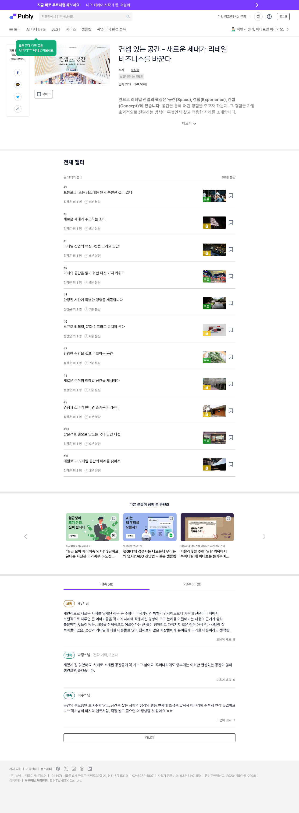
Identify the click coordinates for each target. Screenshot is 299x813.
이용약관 (15, 780)
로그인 (283, 16)
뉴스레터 (46, 769)
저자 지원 (15, 769)
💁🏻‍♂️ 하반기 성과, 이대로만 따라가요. (257, 29)
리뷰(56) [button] (107, 584)
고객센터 (31, 769)
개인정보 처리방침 (36, 780)
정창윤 (135, 70)
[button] (36, 48)
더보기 (187, 123)
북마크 (46, 94)
